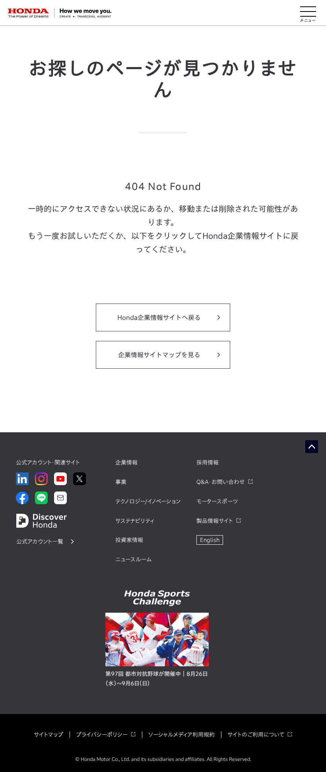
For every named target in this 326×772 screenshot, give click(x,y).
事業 (120, 482)
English (209, 540)
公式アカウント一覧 (39, 541)
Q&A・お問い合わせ (220, 482)
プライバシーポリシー (102, 734)
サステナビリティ (134, 521)
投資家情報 (129, 540)
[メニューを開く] (308, 13)
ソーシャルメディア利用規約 (181, 734)
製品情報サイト (214, 521)
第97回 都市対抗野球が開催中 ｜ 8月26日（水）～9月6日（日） (156, 678)
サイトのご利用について (255, 734)
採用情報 (207, 462)
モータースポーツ (217, 501)
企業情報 (126, 462)
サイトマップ (48, 734)
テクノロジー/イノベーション (147, 501)
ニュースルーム (133, 559)
